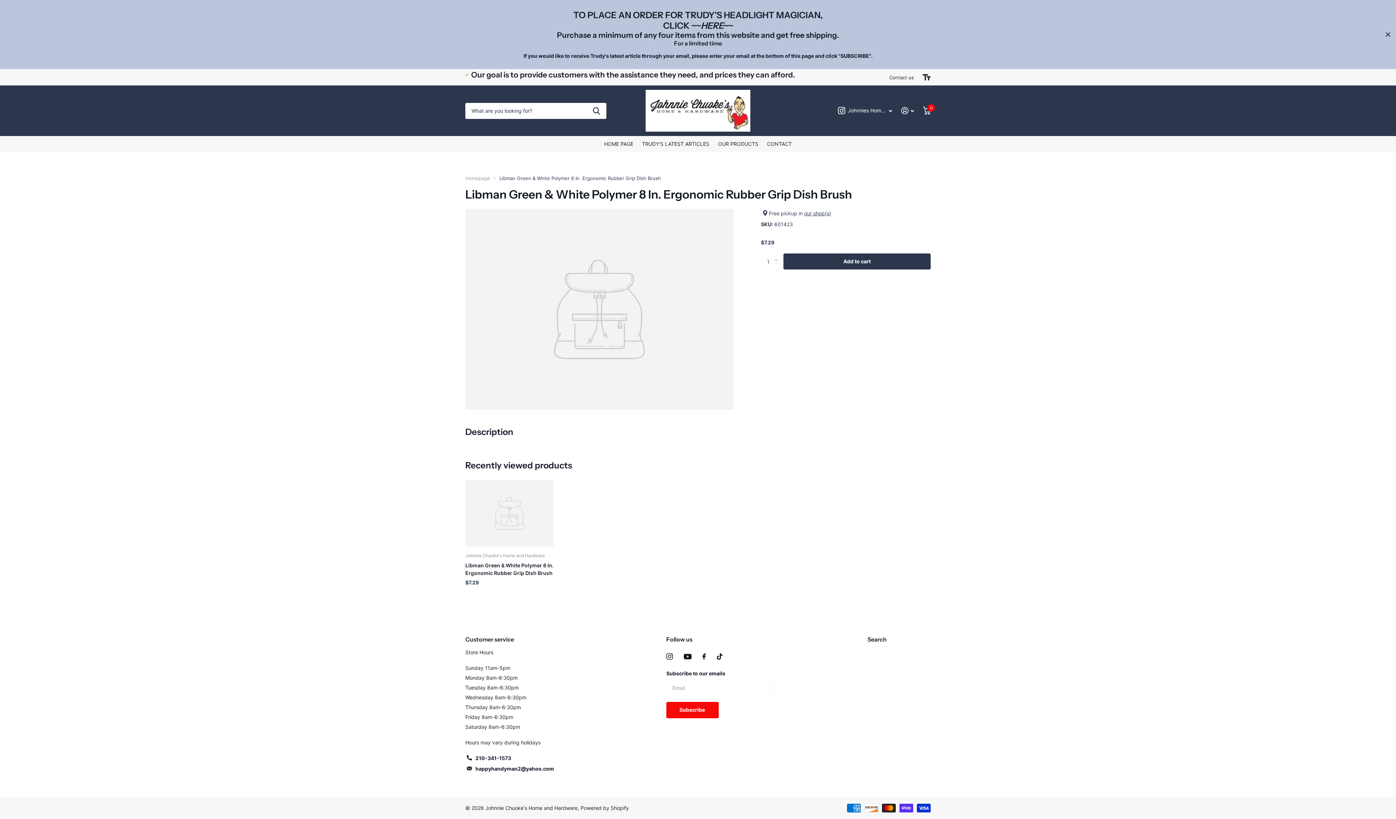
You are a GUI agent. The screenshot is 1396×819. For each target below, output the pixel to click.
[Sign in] (907, 111)
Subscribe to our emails (695, 673)
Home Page (618, 144)
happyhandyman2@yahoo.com (515, 769)
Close (1388, 34)
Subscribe (692, 710)
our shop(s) (817, 213)
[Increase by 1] (777, 255)
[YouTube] (687, 656)
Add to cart (857, 261)
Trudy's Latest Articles (675, 144)
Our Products (738, 144)
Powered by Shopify (605, 808)
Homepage (477, 178)
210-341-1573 (493, 758)
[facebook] (704, 656)
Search (877, 639)
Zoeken (596, 111)
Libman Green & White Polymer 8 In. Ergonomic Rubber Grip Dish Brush (509, 569)
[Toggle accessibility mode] (927, 77)
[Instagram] (669, 656)
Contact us (901, 77)
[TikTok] (720, 656)
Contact (779, 144)
